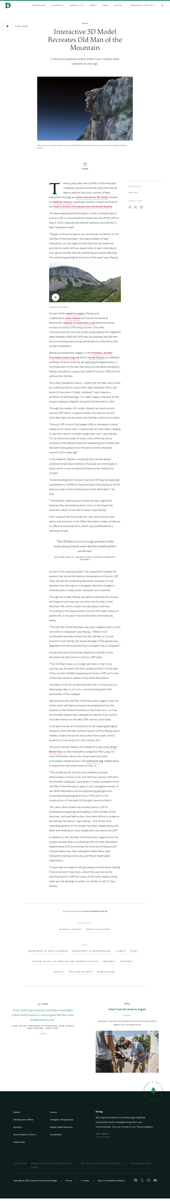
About (93, 5)
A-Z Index (85, 1180)
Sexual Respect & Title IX (24, 1134)
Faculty (59, 972)
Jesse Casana (72, 318)
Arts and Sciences (81, 972)
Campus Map (19, 1142)
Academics (57, 5)
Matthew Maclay (62, 202)
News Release (106, 972)
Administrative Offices (23, 1119)
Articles (85, 23)
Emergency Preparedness (61, 1119)
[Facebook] (135, 1181)
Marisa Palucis (96, 357)
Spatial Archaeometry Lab (79, 322)
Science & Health (70, 929)
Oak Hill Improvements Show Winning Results (101, 1163)
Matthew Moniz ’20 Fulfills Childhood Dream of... (52, 1163)
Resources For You (142, 5)
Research (109, 961)
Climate (121, 951)
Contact (16, 1112)
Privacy (68, 1180)
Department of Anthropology (92, 951)
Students (126, 961)
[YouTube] (155, 1181)
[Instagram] (148, 1181)
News (106, 5)
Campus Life (77, 5)
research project (75, 313)
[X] (142, 1181)
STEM (134, 951)
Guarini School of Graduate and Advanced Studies (83, 206)
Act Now (102, 1134)
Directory (17, 1127)
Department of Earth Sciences (48, 951)
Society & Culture (98, 929)
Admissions (38, 5)
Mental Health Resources (61, 1127)
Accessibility (56, 1134)
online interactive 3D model (91, 197)
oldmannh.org (94, 761)
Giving (118, 5)
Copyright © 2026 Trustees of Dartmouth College (35, 1180)
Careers (53, 1112)
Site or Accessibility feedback (111, 1180)
